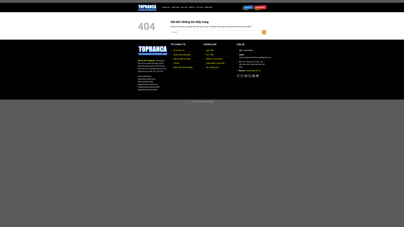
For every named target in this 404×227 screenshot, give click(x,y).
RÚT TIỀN (209, 55)
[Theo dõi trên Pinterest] (253, 76)
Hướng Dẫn (208, 7)
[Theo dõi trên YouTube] (257, 76)
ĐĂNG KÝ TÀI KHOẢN (214, 59)
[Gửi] (264, 32)
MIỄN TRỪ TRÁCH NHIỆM (182, 68)
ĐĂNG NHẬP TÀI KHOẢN (215, 63)
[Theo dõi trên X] (242, 76)
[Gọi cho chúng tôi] (249, 76)
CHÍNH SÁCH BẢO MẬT (182, 55)
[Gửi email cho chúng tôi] (246, 76)
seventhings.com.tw (253, 71)
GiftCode (199, 7)
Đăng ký (192, 7)
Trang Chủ (166, 7)
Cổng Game (175, 7)
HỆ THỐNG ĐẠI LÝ (213, 68)
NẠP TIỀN (209, 50)
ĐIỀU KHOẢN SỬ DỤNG (182, 59)
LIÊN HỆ (176, 63)
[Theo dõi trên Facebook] (238, 76)
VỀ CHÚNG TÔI (178, 50)
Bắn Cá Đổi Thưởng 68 (146, 61)
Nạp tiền (184, 7)
